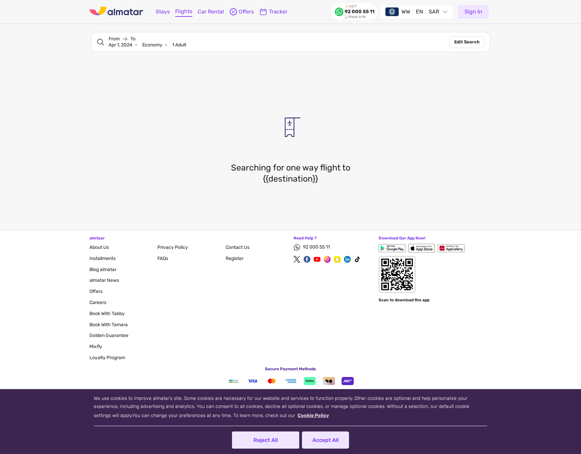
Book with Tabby (107, 313)
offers (246, 11)
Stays (163, 11)
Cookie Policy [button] (313, 415)
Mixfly (95, 346)
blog (102, 269)
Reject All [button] (266, 440)
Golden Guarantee (108, 335)
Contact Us (237, 247)
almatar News (104, 280)
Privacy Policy (172, 247)
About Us (99, 247)
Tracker (278, 11)
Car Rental (211, 11)
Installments (102, 258)
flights (183, 11)
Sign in (473, 11)
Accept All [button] (325, 440)
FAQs (162, 258)
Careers (97, 302)
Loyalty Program (107, 358)
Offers (96, 291)
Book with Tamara (108, 325)
